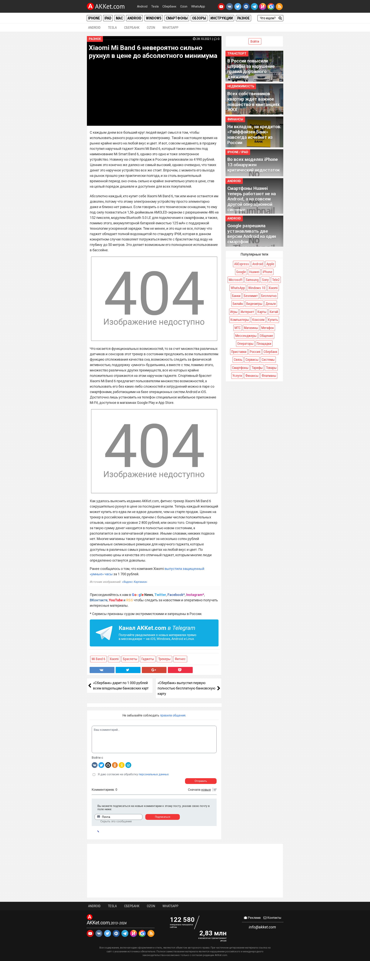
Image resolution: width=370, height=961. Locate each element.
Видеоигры (254, 304)
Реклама (254, 918)
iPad (107, 18)
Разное (243, 18)
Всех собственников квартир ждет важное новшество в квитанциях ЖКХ (253, 101)
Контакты (274, 918)
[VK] (95, 765)
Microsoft (235, 280)
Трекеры (164, 659)
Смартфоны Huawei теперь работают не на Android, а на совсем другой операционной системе (251, 199)
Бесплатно (269, 296)
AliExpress (241, 264)
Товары (271, 368)
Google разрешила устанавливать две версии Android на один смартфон (251, 234)
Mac (119, 18)
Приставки (238, 352)
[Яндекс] (121, 765)
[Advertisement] (185, 871)
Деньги (271, 304)
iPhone (94, 18)
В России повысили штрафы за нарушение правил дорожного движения (251, 69)
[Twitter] (101, 765)
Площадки (264, 344)
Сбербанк (169, 6)
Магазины (251, 328)
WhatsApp (198, 6)
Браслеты (130, 659)
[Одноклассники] (115, 765)
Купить (273, 320)
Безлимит (251, 296)
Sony (265, 280)
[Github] (108, 765)
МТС (238, 328)
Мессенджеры (245, 336)
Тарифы (257, 368)
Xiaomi (114, 659)
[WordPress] (128, 765)
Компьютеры (239, 320)
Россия (255, 352)
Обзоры (199, 18)
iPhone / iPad (237, 152)
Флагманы (269, 376)
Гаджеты (147, 659)
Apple (270, 264)
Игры (233, 312)
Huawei (254, 272)
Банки (236, 296)
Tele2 (276, 280)
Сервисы (252, 360)
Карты (261, 312)
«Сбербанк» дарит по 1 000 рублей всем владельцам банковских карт (121, 685)
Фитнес (180, 659)
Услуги (237, 376)
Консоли (258, 320)
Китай (274, 312)
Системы (268, 360)
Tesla (155, 6)
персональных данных (154, 774)
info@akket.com (262, 927)
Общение (266, 336)
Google (241, 272)
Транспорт (236, 53)
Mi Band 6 (98, 659)
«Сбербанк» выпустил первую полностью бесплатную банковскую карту (186, 688)
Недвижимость (240, 86)
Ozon (183, 6)
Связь (238, 360)
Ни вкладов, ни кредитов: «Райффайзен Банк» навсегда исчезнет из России (254, 134)
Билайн (238, 304)
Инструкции (221, 18)
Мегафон (267, 328)
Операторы (245, 344)
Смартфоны (177, 18)
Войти (255, 41)
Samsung (252, 280)
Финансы (235, 119)
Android (142, 6)
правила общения (172, 715)
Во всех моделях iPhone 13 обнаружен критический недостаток (253, 165)
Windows (153, 18)
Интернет (247, 312)
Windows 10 (256, 288)
